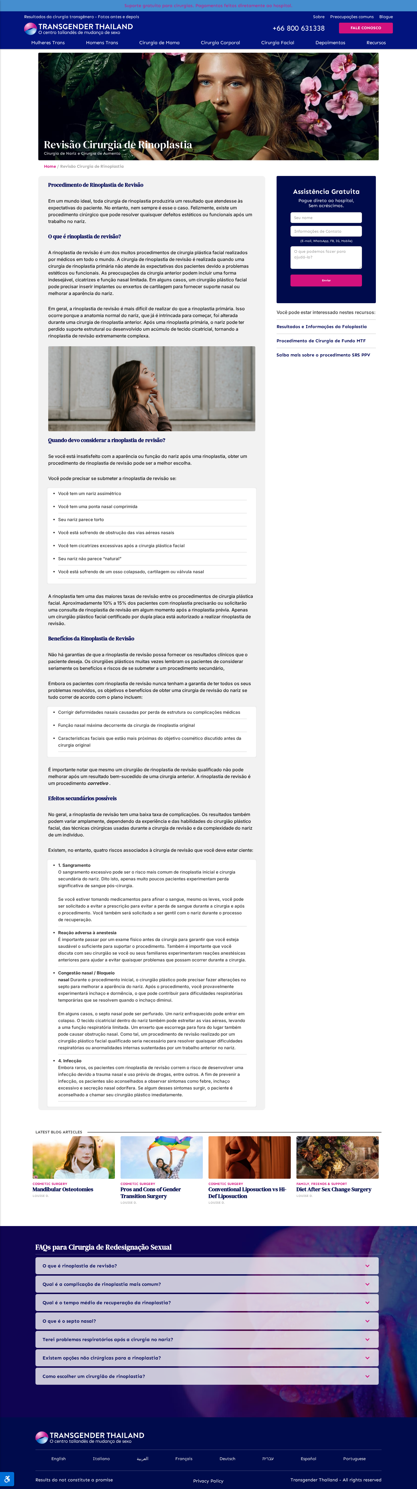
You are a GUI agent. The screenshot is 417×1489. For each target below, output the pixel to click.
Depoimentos (330, 42)
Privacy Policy (208, 1480)
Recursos (376, 42)
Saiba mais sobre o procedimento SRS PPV (323, 355)
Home (50, 166)
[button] (48, 42)
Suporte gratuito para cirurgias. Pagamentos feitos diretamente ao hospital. (208, 5)
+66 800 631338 (298, 28)
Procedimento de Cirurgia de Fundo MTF (321, 340)
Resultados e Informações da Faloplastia (322, 326)
